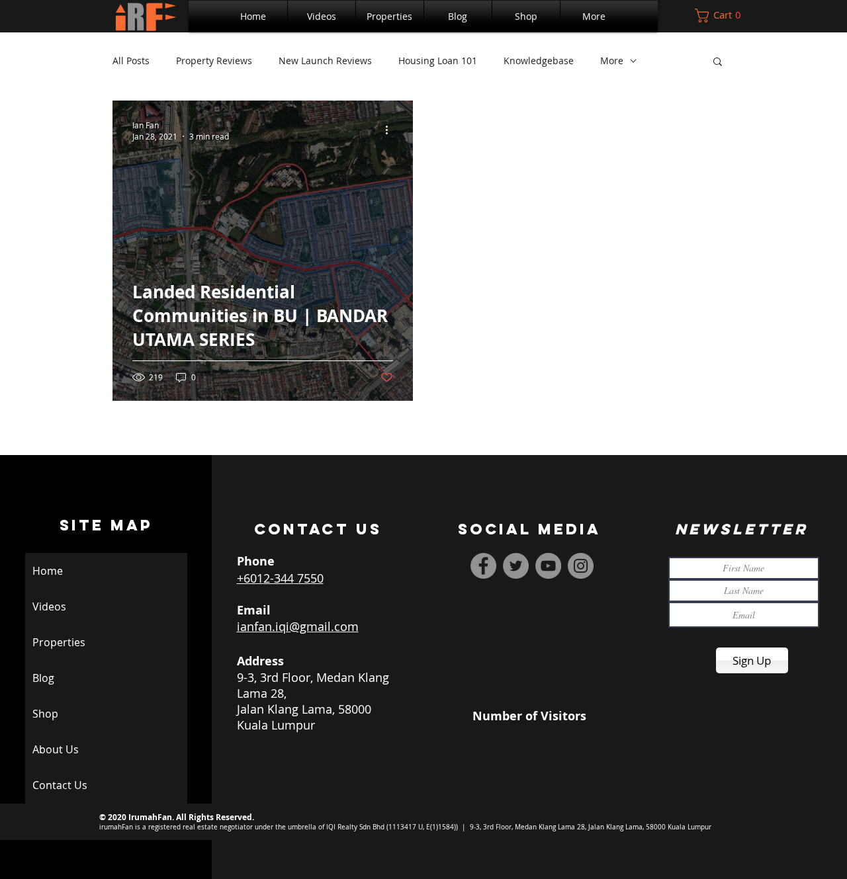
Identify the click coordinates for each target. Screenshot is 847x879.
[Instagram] (581, 566)
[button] (389, 16)
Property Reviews (214, 60)
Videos (49, 606)
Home (47, 571)
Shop (45, 713)
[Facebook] (483, 566)
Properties (58, 642)
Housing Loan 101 (437, 60)
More (611, 60)
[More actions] (391, 130)
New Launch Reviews (325, 60)
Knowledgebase (539, 60)
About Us (55, 749)
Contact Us (59, 785)
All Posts (131, 60)
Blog (43, 678)
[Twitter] (516, 566)
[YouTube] (548, 566)
